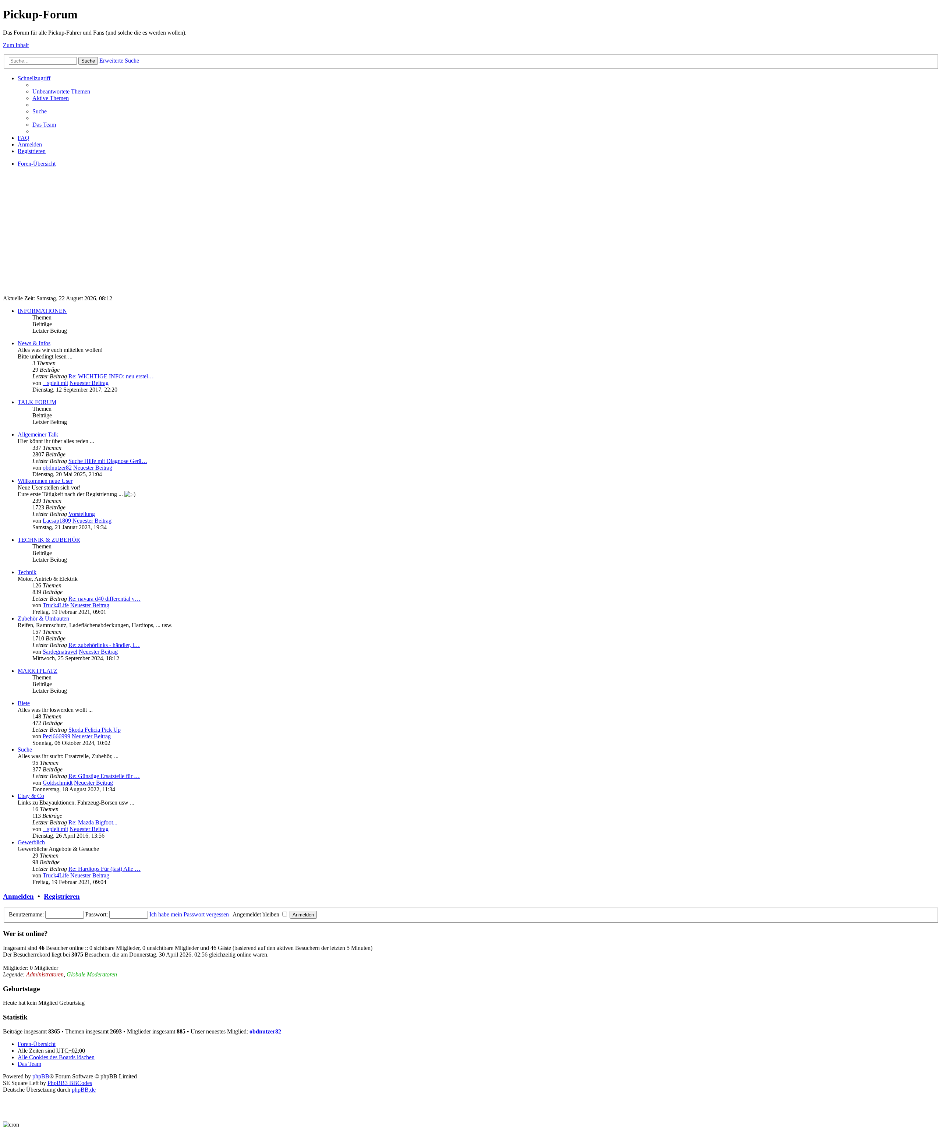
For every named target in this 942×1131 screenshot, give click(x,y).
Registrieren (62, 896)
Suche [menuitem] (39, 111)
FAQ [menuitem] (23, 138)
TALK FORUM (37, 402)
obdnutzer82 (57, 467)
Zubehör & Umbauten (43, 618)
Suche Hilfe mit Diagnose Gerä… (107, 461)
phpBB (40, 1076)
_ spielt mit (55, 383)
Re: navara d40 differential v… (104, 598)
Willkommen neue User (45, 481)
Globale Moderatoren (92, 974)
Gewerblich (31, 842)
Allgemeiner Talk (38, 434)
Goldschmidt (57, 783)
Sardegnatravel (60, 651)
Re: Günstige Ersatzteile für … (104, 776)
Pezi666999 (56, 736)
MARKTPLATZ (37, 671)
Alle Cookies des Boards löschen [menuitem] (56, 1057)
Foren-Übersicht (37, 1044)
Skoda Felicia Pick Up (94, 730)
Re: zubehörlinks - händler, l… (104, 645)
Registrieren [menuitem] (32, 151)
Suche (88, 61)
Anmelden (18, 896)
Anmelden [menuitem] (30, 144)
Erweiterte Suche (119, 60)
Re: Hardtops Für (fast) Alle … (104, 869)
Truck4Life (56, 605)
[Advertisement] (224, 237)
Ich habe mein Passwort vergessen (189, 914)
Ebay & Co (31, 796)
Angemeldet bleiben (257, 914)
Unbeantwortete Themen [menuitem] (61, 91)
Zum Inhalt (16, 45)
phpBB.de (84, 1089)
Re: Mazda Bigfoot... (92, 822)
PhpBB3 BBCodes (69, 1083)
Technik (27, 572)
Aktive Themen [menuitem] (50, 98)
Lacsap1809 (57, 520)
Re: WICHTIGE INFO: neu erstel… (111, 376)
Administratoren (45, 974)
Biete (24, 703)
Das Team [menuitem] (44, 124)
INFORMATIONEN (42, 311)
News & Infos (34, 343)
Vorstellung (81, 514)
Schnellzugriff (34, 78)
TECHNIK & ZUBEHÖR (49, 540)
